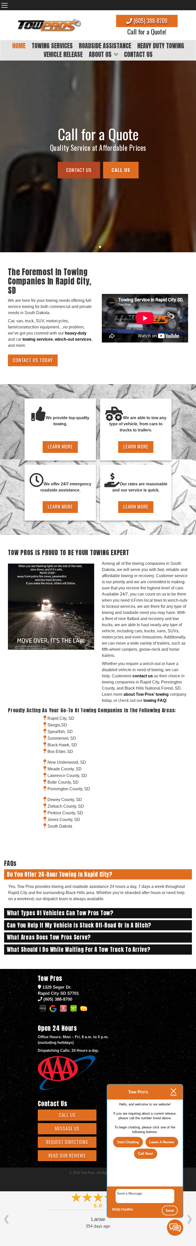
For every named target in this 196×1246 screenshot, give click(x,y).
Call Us (67, 1114)
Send (170, 1211)
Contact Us (138, 54)
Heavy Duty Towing (160, 45)
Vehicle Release (63, 54)
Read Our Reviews (67, 1155)
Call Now (98, 164)
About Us (100, 54)
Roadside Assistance (105, 45)
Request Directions (67, 1141)
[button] (6, 156)
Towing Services (52, 45)
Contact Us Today (33, 360)
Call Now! (145, 1154)
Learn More (60, 446)
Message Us (67, 1128)
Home (19, 45)
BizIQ (116, 1209)
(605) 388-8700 (149, 20)
